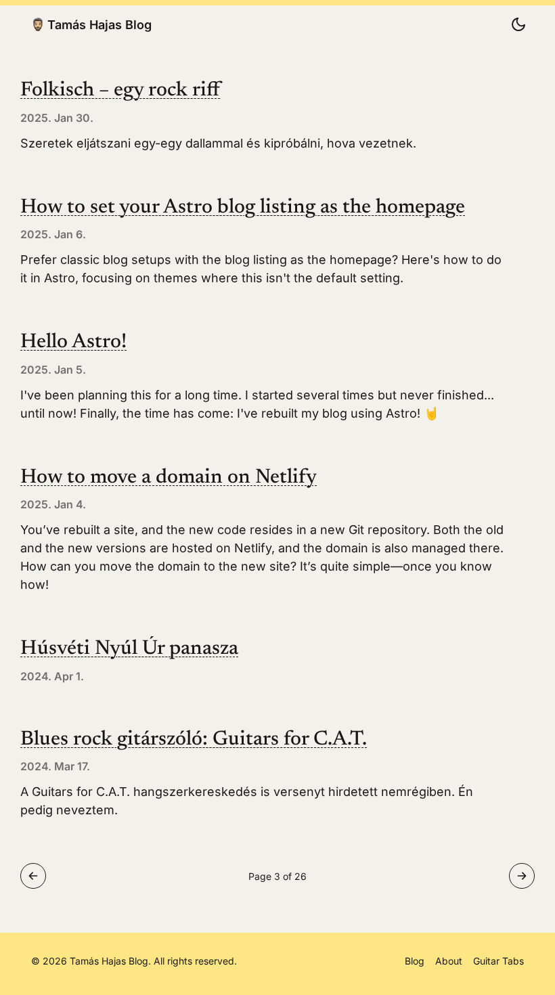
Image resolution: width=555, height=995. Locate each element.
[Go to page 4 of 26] (522, 876)
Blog (414, 961)
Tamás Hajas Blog (99, 24)
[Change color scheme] (518, 24)
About (448, 961)
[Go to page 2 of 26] (33, 876)
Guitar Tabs (498, 961)
